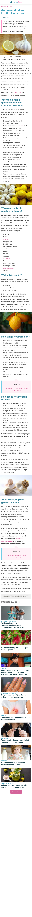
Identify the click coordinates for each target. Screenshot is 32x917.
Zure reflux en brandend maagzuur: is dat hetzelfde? (15, 719)
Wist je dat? (4, 738)
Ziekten (3, 668)
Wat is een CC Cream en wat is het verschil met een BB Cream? (15, 741)
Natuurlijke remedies (6, 6)
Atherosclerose (8, 268)
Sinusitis (6, 239)
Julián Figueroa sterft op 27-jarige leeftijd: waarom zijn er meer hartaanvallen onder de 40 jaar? (15, 672)
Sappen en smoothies (7, 783)
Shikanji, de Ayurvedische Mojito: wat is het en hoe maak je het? (14, 786)
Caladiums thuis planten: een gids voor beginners (14, 649)
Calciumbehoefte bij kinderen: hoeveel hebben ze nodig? (13, 764)
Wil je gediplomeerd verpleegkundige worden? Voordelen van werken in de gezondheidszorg (12, 625)
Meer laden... (16, 792)
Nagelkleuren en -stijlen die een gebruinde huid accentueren (13, 696)
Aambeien (6, 258)
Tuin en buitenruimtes (8, 646)
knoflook (18, 92)
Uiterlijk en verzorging (8, 621)
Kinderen (4, 760)
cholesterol (20, 126)
